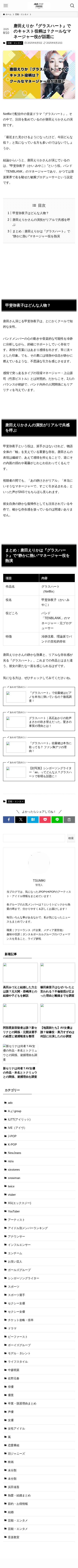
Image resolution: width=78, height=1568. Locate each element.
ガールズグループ (19, 1269)
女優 (11, 1420)
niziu (11, 1161)
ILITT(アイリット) (19, 1119)
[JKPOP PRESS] (39, 5)
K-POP (12, 1144)
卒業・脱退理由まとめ (22, 1403)
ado (10, 1102)
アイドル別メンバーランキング (28, 1228)
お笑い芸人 (15, 1261)
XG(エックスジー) (19, 1203)
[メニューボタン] (5, 5)
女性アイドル (16, 1428)
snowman (14, 1178)
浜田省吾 (13, 1487)
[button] (8, 819)
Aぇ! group (14, 1111)
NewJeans (14, 1152)
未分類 (12, 1470)
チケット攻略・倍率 (21, 1320)
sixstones (14, 1169)
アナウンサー (16, 1236)
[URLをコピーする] (69, 819)
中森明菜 (13, 1370)
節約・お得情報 (18, 1503)
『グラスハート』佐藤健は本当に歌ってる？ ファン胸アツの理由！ (50, 747)
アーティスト (16, 1219)
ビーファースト (18, 1336)
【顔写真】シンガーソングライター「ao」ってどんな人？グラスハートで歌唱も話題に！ (50, 772)
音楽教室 (13, 1537)
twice (11, 1186)
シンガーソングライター (23, 1278)
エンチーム (15, 1253)
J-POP (12, 1136)
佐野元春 (13, 1378)
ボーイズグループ (19, 1345)
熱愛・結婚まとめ (19, 1495)
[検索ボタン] (72, 5)
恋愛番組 (13, 1445)
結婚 (11, 1512)
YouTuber (14, 1211)
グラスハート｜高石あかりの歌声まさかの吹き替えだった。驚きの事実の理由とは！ (50, 722)
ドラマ (12, 1328)
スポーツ (13, 1286)
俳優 (11, 1386)
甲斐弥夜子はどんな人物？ (30, 213)
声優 (11, 1411)
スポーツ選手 (16, 1295)
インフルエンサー (19, 1244)
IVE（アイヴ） (17, 1127)
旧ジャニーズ (16, 1453)
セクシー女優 (16, 1303)
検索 (71, 838)
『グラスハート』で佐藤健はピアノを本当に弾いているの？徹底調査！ (50, 696)
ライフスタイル (18, 1361)
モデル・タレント (19, 1353)
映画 (11, 1462)
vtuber (12, 1194)
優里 (11, 1395)
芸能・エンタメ (14, 43)
